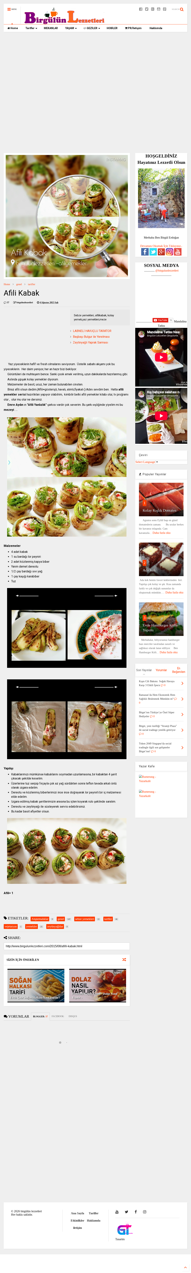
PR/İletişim (134, 28)
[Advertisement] (95, 63)
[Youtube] (158, 9)
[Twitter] (146, 9)
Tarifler (30, 28)
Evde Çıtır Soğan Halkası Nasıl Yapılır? (35, 997)
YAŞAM (69, 28)
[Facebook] (140, 9)
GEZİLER (91, 28)
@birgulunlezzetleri (167, 270)
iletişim (77, 1227)
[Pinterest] (164, 9)
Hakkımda (155, 28)
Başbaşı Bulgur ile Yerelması (91, 336)
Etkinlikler (77, 1220)
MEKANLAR (51, 28)
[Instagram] (144, 1212)
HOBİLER (112, 28)
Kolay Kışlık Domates (159, 510)
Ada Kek (149, 570)
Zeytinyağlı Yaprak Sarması (90, 342)
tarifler (31, 284)
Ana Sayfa (77, 1213)
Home (14, 28)
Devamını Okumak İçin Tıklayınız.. (161, 246)
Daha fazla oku (161, 532)
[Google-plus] (152, 9)
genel (19, 284)
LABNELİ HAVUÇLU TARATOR (92, 331)
